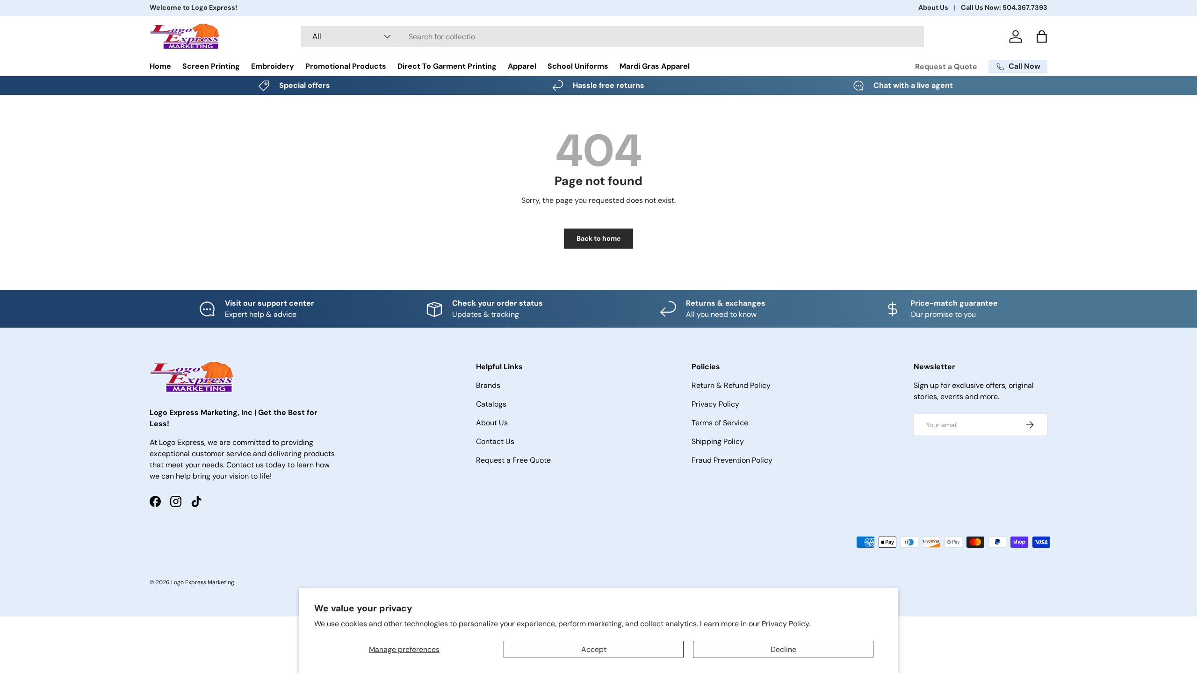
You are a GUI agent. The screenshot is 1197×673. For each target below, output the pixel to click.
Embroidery (272, 66)
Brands (488, 385)
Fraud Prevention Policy (732, 460)
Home (160, 66)
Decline (783, 649)
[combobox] (612, 36)
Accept (593, 649)
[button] (1041, 36)
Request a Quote (946, 67)
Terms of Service (720, 423)
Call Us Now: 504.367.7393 (1004, 7)
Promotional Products (345, 66)
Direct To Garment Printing (447, 66)
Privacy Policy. (786, 624)
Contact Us (495, 441)
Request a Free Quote (513, 460)
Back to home (598, 238)
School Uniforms (578, 66)
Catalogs (491, 404)
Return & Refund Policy (731, 385)
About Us (933, 7)
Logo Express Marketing (202, 582)
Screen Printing (211, 66)
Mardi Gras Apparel (655, 66)
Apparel (522, 66)
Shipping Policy (718, 441)
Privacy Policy (715, 404)
